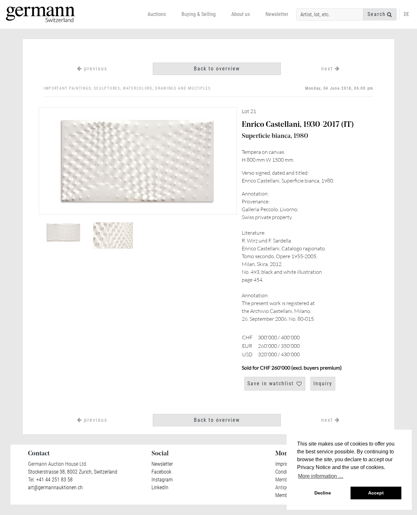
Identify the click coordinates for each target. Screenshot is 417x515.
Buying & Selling (198, 14)
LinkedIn (159, 487)
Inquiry (322, 383)
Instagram (162, 480)
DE (406, 14)
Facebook (161, 472)
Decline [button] (322, 492)
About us (240, 14)
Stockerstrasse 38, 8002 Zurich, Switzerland (72, 472)
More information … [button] (320, 476)
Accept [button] (376, 492)
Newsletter (277, 14)
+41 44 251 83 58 (54, 480)
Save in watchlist (270, 383)
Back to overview (217, 69)
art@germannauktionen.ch (55, 487)
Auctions (157, 14)
